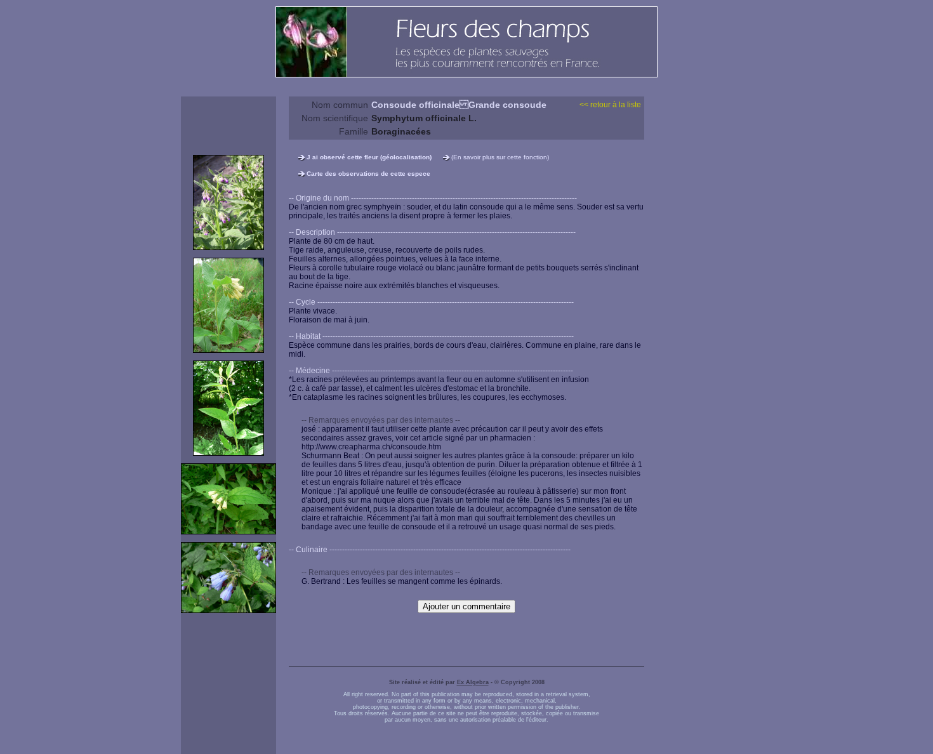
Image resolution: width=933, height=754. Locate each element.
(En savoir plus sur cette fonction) (500, 157)
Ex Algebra (473, 682)
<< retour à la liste (610, 104)
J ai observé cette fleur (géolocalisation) (369, 157)
